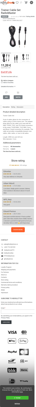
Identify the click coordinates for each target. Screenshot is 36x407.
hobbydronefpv (9, 253)
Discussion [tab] (20, 107)
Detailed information (7, 86)
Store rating (18, 160)
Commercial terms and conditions (11, 282)
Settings (17, 403)
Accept (18, 398)
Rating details (30, 16)
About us (4, 275)
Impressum (4, 292)
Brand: (9, 18)
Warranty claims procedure (9, 285)
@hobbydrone (8, 259)
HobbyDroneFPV (9, 250)
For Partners (5, 272)
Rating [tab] (13, 107)
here (21, 392)
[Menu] (32, 3)
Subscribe (6, 322)
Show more (18, 230)
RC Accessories (15, 146)
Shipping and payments (8, 269)
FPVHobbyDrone (9, 256)
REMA (3, 290)
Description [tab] (6, 107)
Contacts (4, 277)
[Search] (21, 3)
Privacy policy (5, 287)
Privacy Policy (5, 318)
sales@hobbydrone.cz (11, 244)
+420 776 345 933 (9, 247)
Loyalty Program (6, 267)
